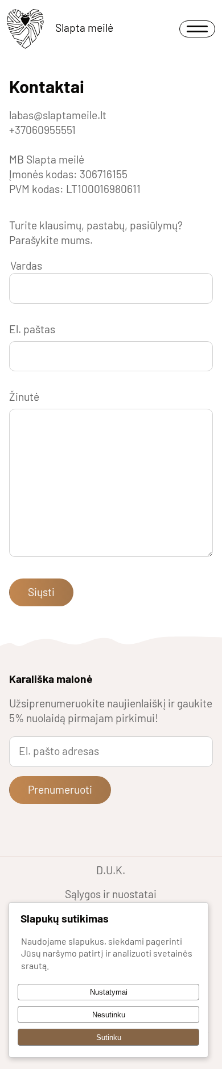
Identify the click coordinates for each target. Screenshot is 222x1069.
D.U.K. (110, 870)
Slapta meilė (84, 27)
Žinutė (24, 396)
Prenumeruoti (60, 789)
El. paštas (32, 329)
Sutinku (108, 1037)
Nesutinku (108, 1015)
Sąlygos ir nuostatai (111, 893)
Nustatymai (109, 992)
